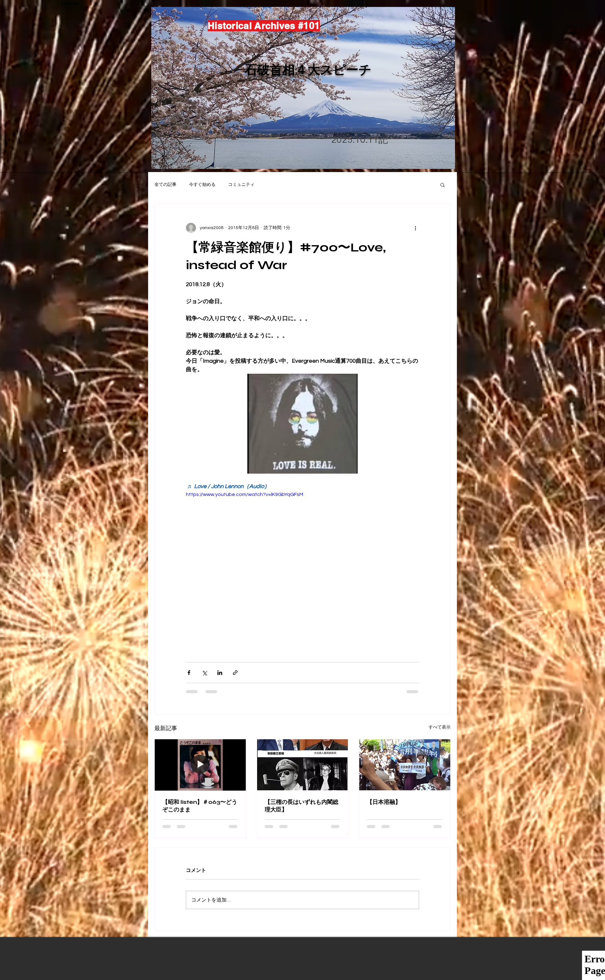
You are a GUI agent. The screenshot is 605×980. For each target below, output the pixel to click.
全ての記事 (165, 184)
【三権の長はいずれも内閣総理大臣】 (301, 805)
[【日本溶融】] (404, 764)
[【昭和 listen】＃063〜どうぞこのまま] (200, 764)
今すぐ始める (202, 184)
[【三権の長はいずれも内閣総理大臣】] (302, 764)
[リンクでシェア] (235, 673)
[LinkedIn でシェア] (220, 673)
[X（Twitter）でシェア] (204, 673)
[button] (443, 184)
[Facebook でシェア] (189, 673)
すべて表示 (440, 727)
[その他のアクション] (415, 228)
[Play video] (302, 556)
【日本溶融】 (384, 801)
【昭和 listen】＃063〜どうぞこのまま (199, 805)
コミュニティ (241, 184)
